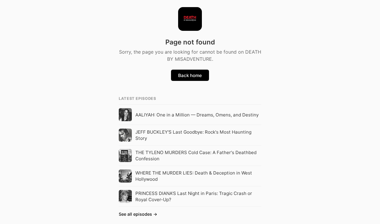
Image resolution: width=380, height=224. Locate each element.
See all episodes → (138, 214)
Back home (190, 75)
